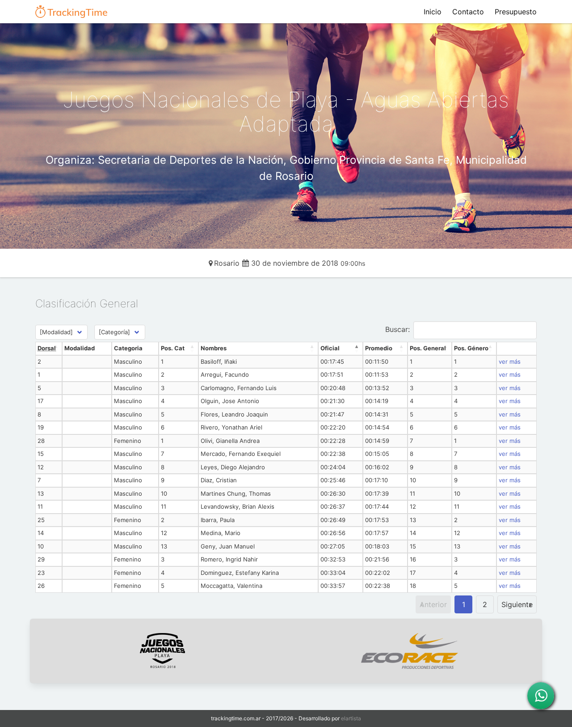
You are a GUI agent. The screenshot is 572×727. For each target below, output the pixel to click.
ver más (510, 361)
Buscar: (397, 329)
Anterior (433, 604)
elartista (351, 718)
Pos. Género (471, 348)
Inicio (433, 11)
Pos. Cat (173, 348)
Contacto (468, 11)
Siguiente (517, 604)
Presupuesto (516, 11)
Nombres (214, 348)
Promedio (378, 348)
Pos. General (428, 348)
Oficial (330, 348)
